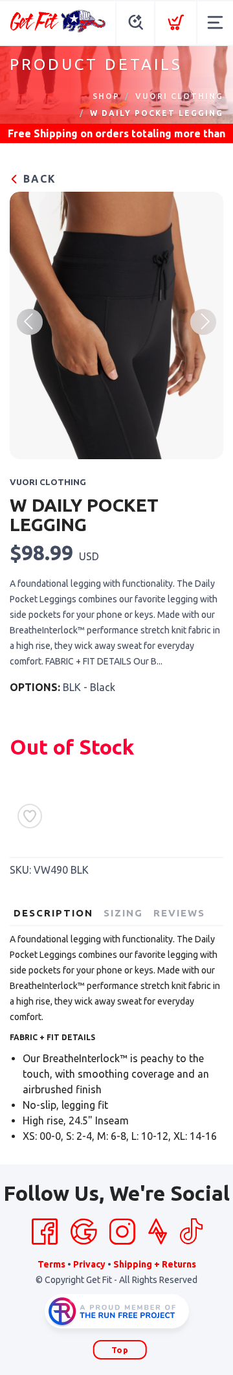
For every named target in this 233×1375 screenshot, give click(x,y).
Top (120, 1349)
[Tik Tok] (190, 1231)
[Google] (83, 1231)
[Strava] (157, 1231)
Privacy (89, 1264)
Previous (30, 322)
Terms (51, 1264)
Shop (106, 96)
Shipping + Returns (154, 1264)
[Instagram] (122, 1231)
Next (203, 322)
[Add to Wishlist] (29, 816)
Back (37, 179)
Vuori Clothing (179, 96)
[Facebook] (44, 1231)
